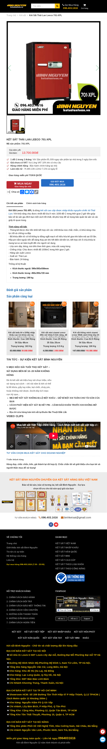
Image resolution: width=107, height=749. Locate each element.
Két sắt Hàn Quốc (29, 638)
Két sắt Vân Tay (52, 638)
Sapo (88, 743)
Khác (86, 638)
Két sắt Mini (72, 638)
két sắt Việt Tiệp (34, 632)
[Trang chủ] (17, 6)
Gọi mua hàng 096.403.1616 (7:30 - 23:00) (25, 564)
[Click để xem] (53, 68)
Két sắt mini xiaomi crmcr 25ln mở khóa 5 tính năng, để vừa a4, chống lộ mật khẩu (53, 334)
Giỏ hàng (84, 8)
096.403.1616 (70, 8)
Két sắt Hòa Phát (84, 632)
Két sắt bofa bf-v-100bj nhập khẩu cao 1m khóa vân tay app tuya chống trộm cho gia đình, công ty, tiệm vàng (21, 336)
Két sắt (16, 632)
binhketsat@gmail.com (77, 517)
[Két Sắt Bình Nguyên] (70, 578)
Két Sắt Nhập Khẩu (59, 632)
